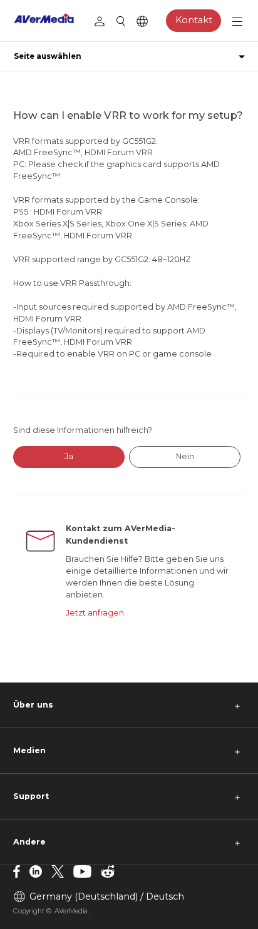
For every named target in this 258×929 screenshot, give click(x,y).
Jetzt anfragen (95, 612)
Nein (185, 456)
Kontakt (193, 20)
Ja (68, 456)
